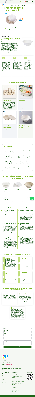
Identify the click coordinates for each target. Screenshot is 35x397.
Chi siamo (3, 376)
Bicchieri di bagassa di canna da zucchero (17, 384)
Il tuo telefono (6, 336)
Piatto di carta (14, 388)
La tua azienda (6, 330)
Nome (4, 327)
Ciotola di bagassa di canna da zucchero (17, 377)
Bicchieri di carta (15, 391)
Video (12, 5)
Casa (2, 375)
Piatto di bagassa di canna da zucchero (17, 379)
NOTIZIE (3, 379)
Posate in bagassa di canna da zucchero (17, 375)
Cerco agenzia (17, 5)
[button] (9, 27)
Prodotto (3, 378)
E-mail (5, 333)
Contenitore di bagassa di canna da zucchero (18, 382)
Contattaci (23, 5)
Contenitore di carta (15, 390)
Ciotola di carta (14, 387)
